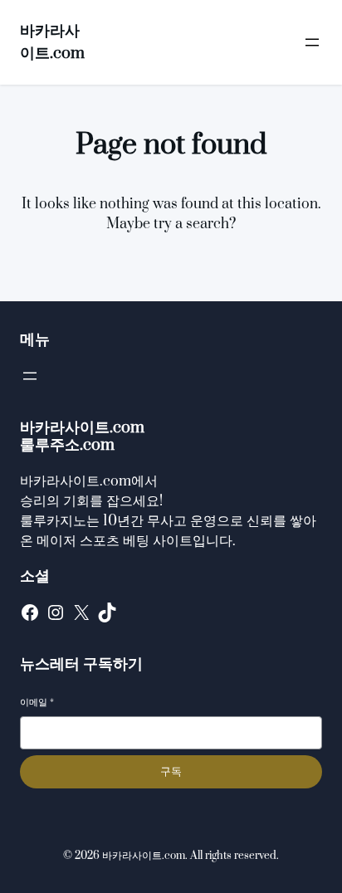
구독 (171, 771)
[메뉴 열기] (312, 42)
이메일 (37, 702)
